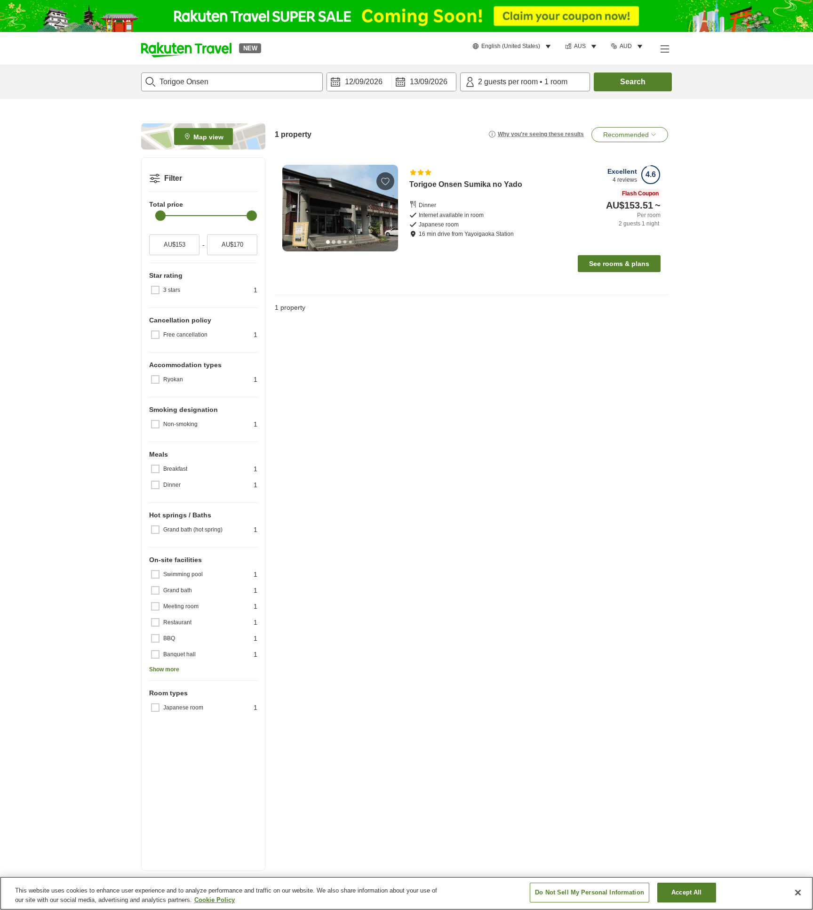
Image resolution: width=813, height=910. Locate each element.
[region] (406, 893)
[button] (186, 48)
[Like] (385, 181)
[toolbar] (391, 81)
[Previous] (292, 208)
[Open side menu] (664, 48)
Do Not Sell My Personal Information (589, 892)
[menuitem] (513, 46)
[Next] (387, 208)
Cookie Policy (214, 899)
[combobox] (232, 81)
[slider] (160, 215)
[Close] (798, 892)
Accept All (686, 892)
